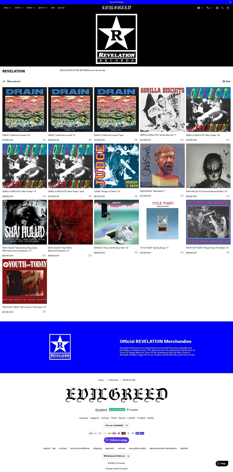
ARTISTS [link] (17, 8)
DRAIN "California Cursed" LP (61, 135)
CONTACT (63, 448)
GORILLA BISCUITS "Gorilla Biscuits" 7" (158, 135)
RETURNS (121, 448)
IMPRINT (46, 448)
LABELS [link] (29, 8)
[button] (11, 81)
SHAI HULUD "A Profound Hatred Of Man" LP (206, 191)
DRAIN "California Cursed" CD (16, 135)
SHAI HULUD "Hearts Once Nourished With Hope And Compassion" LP (19, 249)
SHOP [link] (6, 8)
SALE (53, 7)
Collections (113, 380)
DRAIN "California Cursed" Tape (108, 135)
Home (101, 380)
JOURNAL (61, 7)
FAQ (53, 448)
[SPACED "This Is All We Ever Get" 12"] (116, 222)
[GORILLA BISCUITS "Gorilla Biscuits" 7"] (162, 109)
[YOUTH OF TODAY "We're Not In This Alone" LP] (24, 281)
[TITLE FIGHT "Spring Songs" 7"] (162, 222)
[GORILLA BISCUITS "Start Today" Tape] (70, 166)
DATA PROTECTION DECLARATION (163, 448)
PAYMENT (109, 448)
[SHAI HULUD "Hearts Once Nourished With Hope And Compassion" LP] (24, 222)
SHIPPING (97, 448)
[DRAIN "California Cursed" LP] (70, 109)
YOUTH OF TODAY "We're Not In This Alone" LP (24, 307)
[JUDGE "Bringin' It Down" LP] (116, 166)
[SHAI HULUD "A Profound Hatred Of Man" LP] (208, 166)
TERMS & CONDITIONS (80, 448)
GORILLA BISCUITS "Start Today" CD (203, 135)
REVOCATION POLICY (137, 448)
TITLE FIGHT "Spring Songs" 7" (154, 247)
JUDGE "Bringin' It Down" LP (107, 191)
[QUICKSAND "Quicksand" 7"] (162, 166)
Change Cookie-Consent (116, 468)
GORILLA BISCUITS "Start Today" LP (19, 191)
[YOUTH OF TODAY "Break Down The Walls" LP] (208, 222)
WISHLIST (184, 448)
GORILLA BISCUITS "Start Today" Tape (66, 191)
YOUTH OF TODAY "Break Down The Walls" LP (207, 247)
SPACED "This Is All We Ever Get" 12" (111, 247)
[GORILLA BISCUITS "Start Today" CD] (208, 109)
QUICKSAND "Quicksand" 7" (153, 191)
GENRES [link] (41, 8)
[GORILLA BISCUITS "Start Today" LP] (24, 166)
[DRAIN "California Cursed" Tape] (116, 109)
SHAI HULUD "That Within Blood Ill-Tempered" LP (60, 249)
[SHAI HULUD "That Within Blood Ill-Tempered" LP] (70, 222)
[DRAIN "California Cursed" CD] (24, 109)
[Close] (230, 2)
